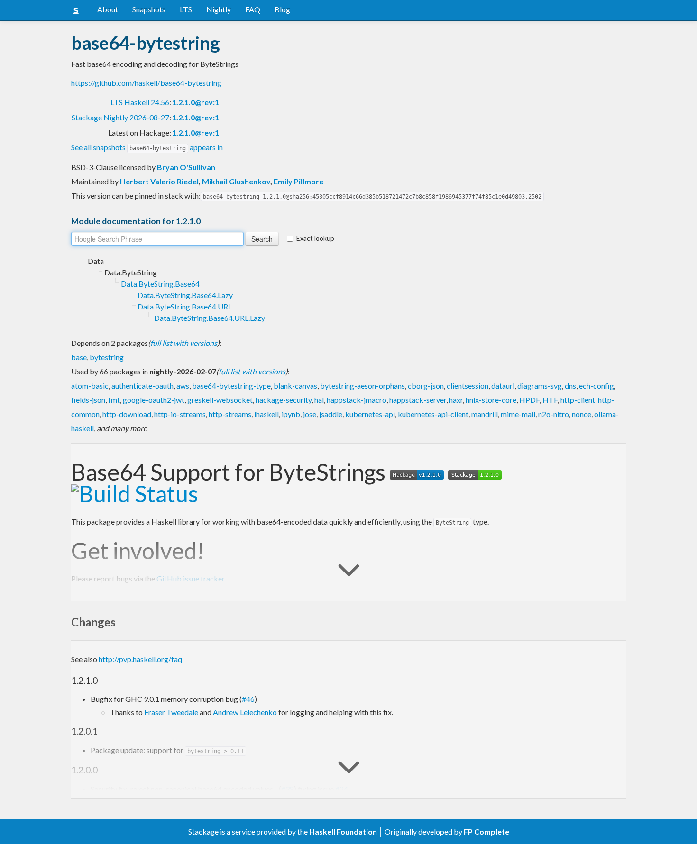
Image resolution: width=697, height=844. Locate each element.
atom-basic (90, 385)
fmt (114, 399)
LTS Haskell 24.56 (139, 102)
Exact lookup (315, 238)
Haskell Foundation (343, 831)
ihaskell (266, 413)
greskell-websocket (220, 399)
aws (182, 385)
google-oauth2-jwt (153, 399)
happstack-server (417, 399)
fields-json (88, 399)
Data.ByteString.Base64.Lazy (185, 294)
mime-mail (518, 413)
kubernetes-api (370, 413)
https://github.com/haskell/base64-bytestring (146, 82)
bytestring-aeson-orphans (362, 385)
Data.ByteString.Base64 (160, 283)
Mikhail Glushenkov (236, 181)
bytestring (107, 357)
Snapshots (148, 9)
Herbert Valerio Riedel (159, 181)
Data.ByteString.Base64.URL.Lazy (209, 317)
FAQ (252, 9)
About (107, 9)
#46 (248, 698)
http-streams (230, 413)
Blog (282, 9)
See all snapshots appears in (147, 147)
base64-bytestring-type (231, 385)
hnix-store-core (491, 399)
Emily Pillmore (298, 181)
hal (319, 399)
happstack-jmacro (356, 399)
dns (570, 385)
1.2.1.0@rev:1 (195, 102)
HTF (550, 399)
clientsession (467, 385)
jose (309, 413)
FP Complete (486, 831)
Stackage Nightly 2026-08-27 (120, 117)
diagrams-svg (539, 385)
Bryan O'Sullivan (186, 167)
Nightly (218, 9)
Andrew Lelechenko (245, 712)
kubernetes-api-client (433, 413)
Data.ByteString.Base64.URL (185, 306)
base (79, 357)
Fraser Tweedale (171, 712)
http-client (577, 399)
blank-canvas (295, 385)
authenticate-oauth (142, 385)
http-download (126, 413)
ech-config (596, 385)
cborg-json (426, 385)
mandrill (484, 413)
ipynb (291, 413)
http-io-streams (180, 413)
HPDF (529, 399)
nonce (581, 413)
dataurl (502, 385)
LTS (186, 9)
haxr (456, 399)
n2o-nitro (553, 413)
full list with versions (183, 342)
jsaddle (330, 413)
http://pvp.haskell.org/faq (140, 658)
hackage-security (284, 399)
